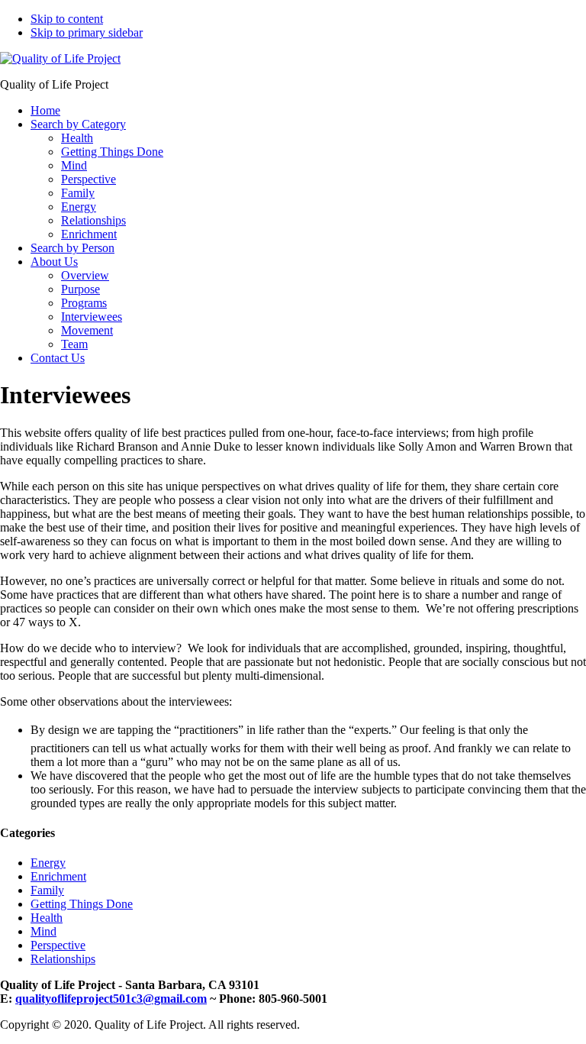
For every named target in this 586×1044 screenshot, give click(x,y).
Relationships (63, 958)
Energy (48, 862)
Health (47, 917)
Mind (43, 931)
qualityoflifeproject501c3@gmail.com (111, 998)
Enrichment (58, 876)
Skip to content (67, 18)
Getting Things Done (82, 903)
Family (47, 890)
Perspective (58, 945)
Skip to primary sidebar (87, 32)
